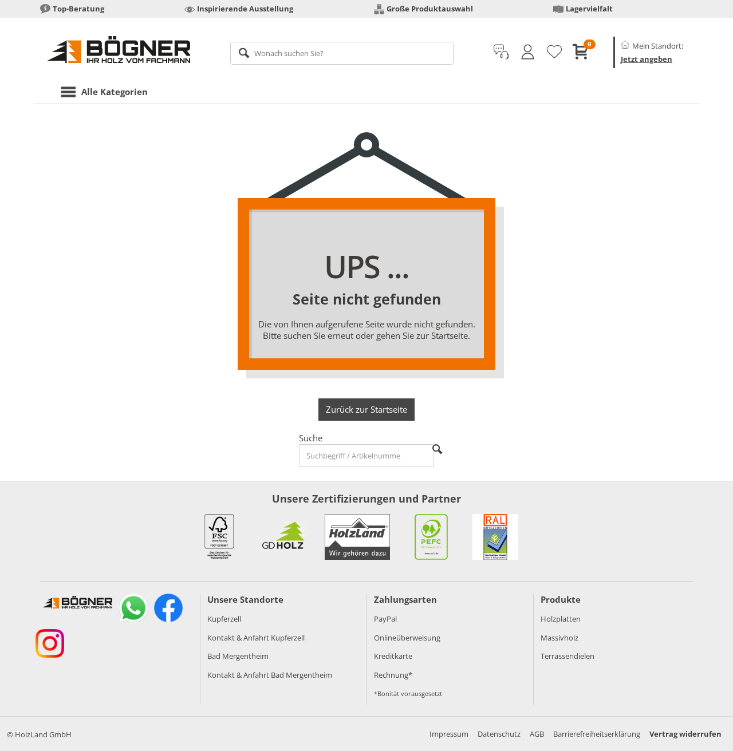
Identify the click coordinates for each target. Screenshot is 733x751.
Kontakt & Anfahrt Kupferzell (256, 638)
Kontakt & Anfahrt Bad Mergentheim (269, 675)
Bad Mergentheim (238, 656)
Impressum (448, 734)
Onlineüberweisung (407, 638)
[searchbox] (342, 53)
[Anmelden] (527, 52)
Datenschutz (499, 734)
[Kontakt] (501, 52)
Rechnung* (393, 675)
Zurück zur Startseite (366, 409)
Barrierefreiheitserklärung (596, 734)
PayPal (385, 619)
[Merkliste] (554, 52)
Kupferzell (224, 619)
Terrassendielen (567, 656)
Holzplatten (561, 619)
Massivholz (559, 638)
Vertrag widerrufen (685, 734)
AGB (537, 734)
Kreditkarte (393, 656)
